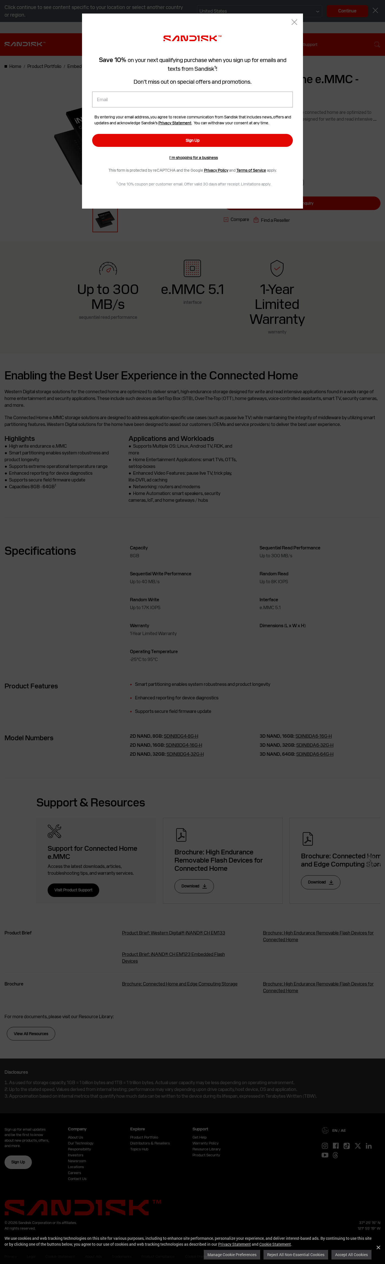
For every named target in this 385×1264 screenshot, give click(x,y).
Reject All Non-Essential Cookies (295, 1254)
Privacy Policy (216, 170)
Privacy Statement (234, 1244)
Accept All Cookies (351, 1254)
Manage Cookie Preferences (231, 1254)
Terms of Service (251, 170)
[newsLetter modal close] (294, 23)
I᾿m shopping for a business (193, 157)
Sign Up (193, 140)
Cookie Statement (275, 1244)
